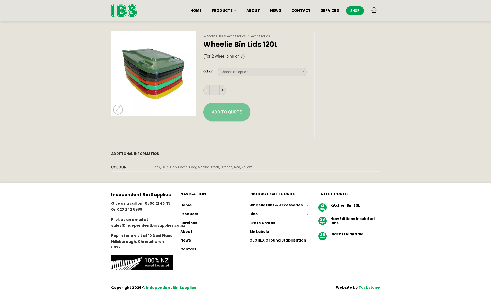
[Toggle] (308, 205)
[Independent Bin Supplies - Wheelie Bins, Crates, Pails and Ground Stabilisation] (124, 10)
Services (330, 10)
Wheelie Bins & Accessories (224, 36)
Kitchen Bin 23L (345, 205)
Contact (301, 10)
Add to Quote (227, 111)
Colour (208, 71)
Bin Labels (259, 231)
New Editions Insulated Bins (352, 221)
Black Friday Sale (346, 234)
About (253, 10)
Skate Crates (262, 222)
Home (196, 10)
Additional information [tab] (135, 153)
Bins (253, 213)
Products (222, 10)
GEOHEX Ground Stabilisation (277, 240)
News (275, 10)
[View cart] (374, 10)
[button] (118, 110)
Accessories (260, 36)
